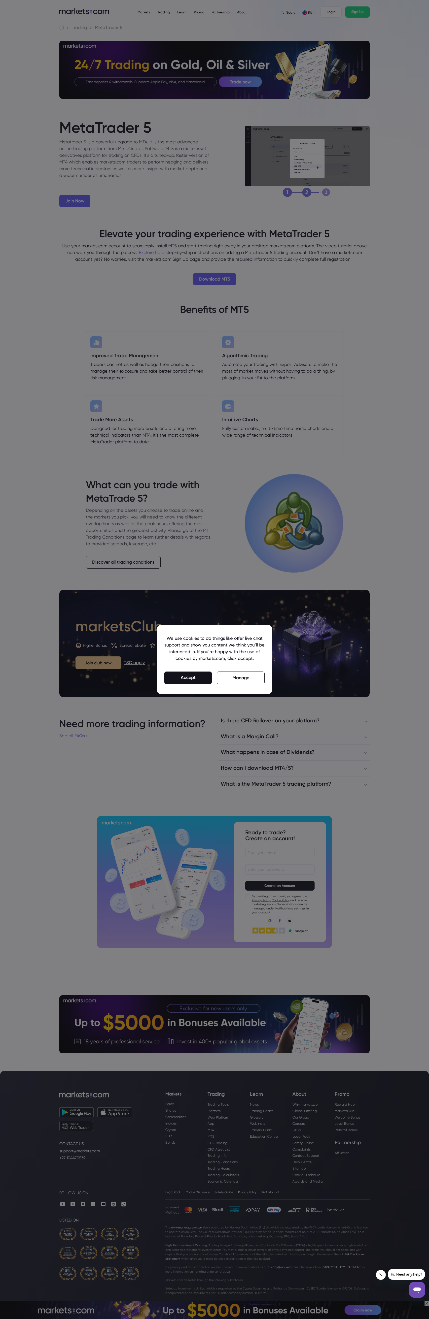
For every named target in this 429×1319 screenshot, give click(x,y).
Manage (240, 677)
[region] (214, 659)
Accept (188, 677)
